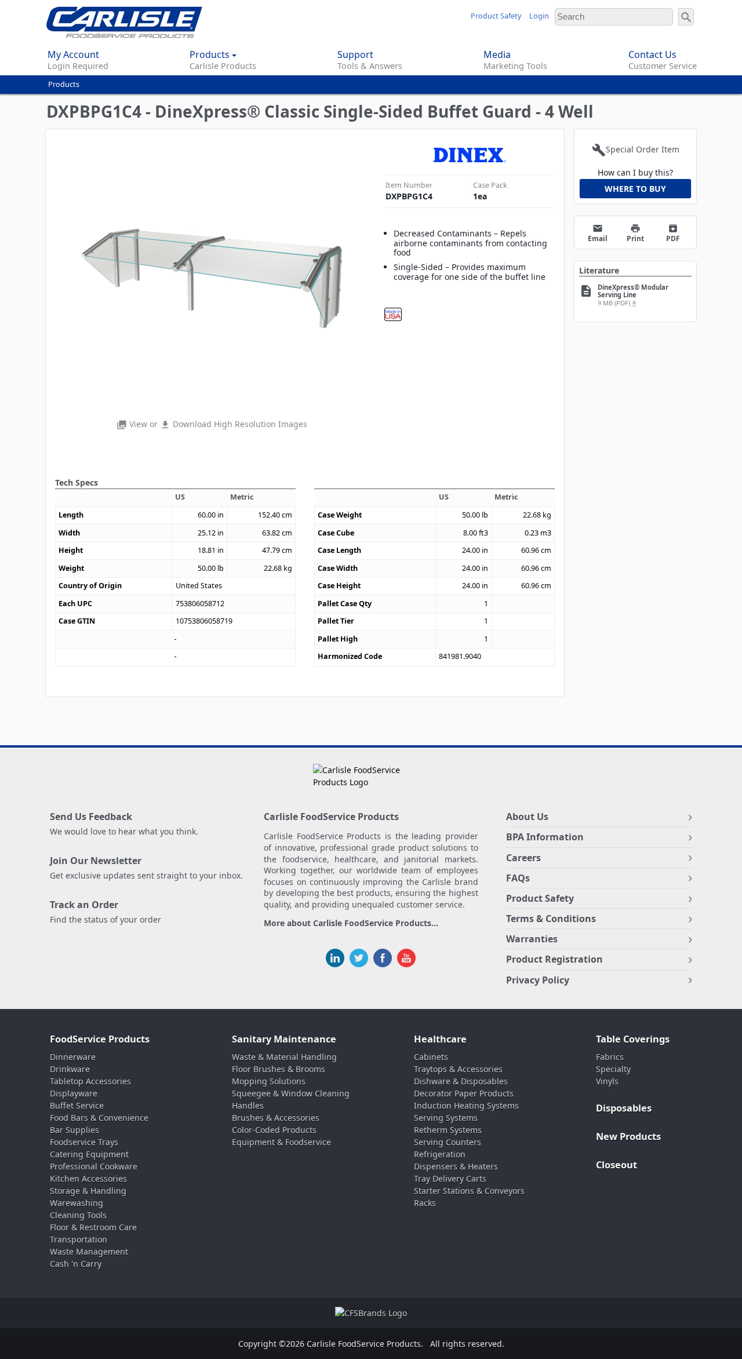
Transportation (78, 1239)
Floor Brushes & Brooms (278, 1068)
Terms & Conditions (551, 918)
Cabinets (431, 1056)
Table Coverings (633, 1039)
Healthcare (440, 1039)
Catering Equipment (89, 1154)
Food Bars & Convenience (99, 1117)
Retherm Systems (448, 1129)
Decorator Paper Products (464, 1093)
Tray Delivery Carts (450, 1178)
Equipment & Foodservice (281, 1141)
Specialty (613, 1068)
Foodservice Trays (84, 1141)
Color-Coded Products (274, 1129)
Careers (523, 857)
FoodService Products (100, 1039)
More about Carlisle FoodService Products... (351, 923)
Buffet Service (77, 1105)
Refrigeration (439, 1154)
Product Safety (496, 16)
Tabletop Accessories (90, 1081)
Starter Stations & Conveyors (469, 1190)
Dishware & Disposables (461, 1081)
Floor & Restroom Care (93, 1227)
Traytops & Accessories (458, 1068)
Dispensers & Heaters (456, 1166)
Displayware (73, 1093)
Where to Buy (635, 188)
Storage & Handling (88, 1190)
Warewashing (76, 1202)
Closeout (616, 1164)
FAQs (518, 878)
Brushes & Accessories (275, 1117)
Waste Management (89, 1251)
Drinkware (70, 1068)
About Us (527, 816)
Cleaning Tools (78, 1214)
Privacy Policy (537, 980)
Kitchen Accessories (88, 1178)
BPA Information (545, 836)
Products (63, 84)
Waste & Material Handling (284, 1056)
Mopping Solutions (268, 1081)
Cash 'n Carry (75, 1263)
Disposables (624, 1108)
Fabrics (610, 1056)
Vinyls (607, 1081)
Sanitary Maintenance (284, 1039)
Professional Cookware (93, 1166)
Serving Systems (446, 1117)
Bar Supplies (74, 1129)
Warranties (532, 938)
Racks (425, 1202)
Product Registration (554, 959)
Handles (248, 1105)
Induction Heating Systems (466, 1105)
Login (539, 16)
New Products (628, 1136)
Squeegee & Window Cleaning (291, 1093)
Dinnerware (73, 1056)
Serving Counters (447, 1141)
